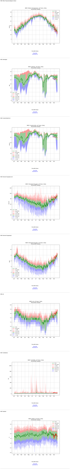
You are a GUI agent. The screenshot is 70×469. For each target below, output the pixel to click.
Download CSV (35, 54)
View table (35, 53)
